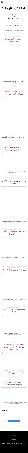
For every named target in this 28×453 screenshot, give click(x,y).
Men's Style (19, 143)
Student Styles (5, 266)
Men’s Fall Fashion (14, 25)
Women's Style (16, 267)
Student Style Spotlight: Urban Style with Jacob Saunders (14, 347)
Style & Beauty (18, 23)
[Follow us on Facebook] (12, 439)
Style (8, 145)
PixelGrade (16, 445)
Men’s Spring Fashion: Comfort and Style (14, 148)
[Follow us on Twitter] (14, 439)
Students (11, 266)
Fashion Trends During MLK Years (14, 182)
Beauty (11, 265)
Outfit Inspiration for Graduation (14, 40)
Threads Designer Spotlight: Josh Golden (14, 232)
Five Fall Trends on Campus (14, 270)
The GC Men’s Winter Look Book (14, 310)
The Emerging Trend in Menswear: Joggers (14, 383)
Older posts (4, 410)
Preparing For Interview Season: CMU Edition (14, 92)
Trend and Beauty (20, 145)
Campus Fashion (13, 143)
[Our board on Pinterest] (15, 439)
